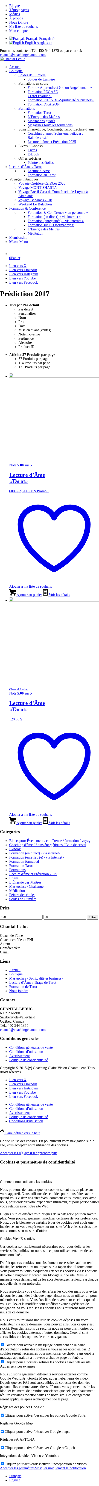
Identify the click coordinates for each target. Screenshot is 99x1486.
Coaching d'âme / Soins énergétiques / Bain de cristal (47, 845)
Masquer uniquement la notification (60, 1468)
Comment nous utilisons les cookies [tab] (26, 1182)
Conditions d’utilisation (26, 1052)
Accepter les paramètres (17, 1468)
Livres (13, 878)
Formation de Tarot (23, 987)
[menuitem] (54, 6)
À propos (16, 18)
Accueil (14, 970)
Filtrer (92, 917)
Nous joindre (18, 22)
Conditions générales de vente (31, 1047)
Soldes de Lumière (32, 75)
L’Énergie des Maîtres (25, 882)
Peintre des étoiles (22, 895)
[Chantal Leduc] (12, 59)
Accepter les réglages (15, 1153)
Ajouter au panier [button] (29, 595)
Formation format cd (24, 861)
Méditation (17, 891)
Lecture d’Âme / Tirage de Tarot (32, 982)
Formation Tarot (21, 866)
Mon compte (18, 31)
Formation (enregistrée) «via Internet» (36, 857)
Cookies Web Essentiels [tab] (17, 1239)
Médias (14, 14)
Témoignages (19, 10)
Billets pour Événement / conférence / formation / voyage (50, 841)
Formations (26, 108)
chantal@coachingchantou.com (23, 55)
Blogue (14, 6)
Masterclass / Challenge (26, 886)
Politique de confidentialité (28, 1060)
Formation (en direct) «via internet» (35, 853)
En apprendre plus (44, 1153)
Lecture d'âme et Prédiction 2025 (33, 874)
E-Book (15, 849)
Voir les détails (59, 595)
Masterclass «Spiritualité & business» (36, 978)
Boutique (16, 974)
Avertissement (19, 1056)
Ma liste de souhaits (23, 26)
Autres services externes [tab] (17, 1366)
